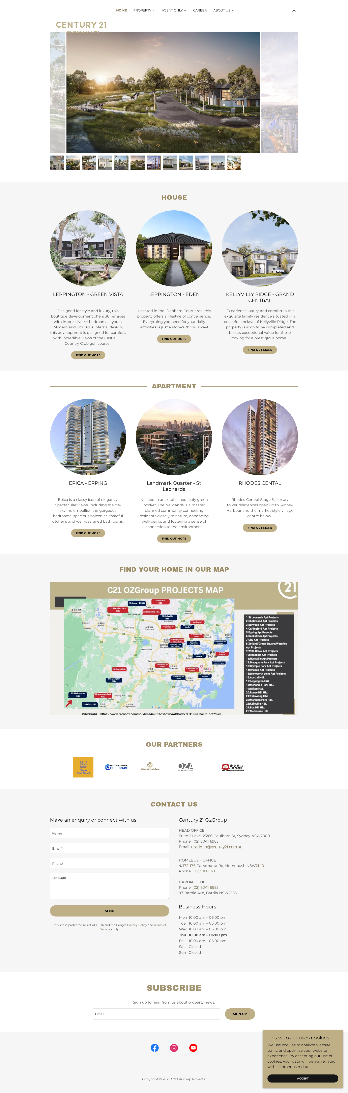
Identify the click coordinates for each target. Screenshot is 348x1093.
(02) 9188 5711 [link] (204, 871)
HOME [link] (121, 10)
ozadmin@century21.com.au (216, 847)
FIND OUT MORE (174, 339)
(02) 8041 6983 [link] (206, 887)
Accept (303, 1078)
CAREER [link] (200, 10)
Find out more (88, 355)
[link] (81, 9)
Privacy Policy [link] (137, 925)
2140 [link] (260, 866)
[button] (294, 10)
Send (109, 911)
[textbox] (109, 833)
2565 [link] (232, 893)
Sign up (240, 1014)
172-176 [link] (189, 866)
